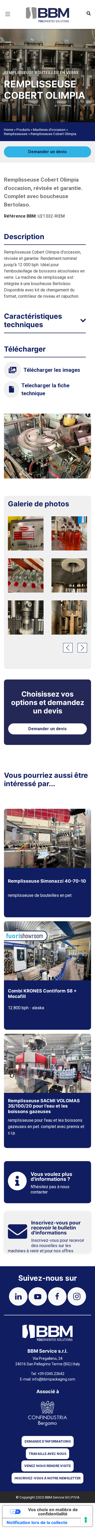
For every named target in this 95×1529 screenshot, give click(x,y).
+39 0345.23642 (50, 1374)
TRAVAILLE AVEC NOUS (47, 1454)
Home (8, 129)
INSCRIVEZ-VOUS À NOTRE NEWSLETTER (47, 1478)
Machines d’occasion (49, 129)
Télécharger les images (51, 370)
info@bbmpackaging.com (53, 1379)
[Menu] (8, 20)
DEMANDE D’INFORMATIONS (48, 1441)
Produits (23, 129)
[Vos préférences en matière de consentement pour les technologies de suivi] (86, 1520)
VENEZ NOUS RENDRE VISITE (47, 1466)
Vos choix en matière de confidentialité (53, 1511)
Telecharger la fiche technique (45, 389)
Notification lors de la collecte (37, 1522)
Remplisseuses (15, 134)
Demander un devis (47, 151)
